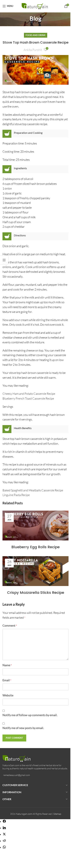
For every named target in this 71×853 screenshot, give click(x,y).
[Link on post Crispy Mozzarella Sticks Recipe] (35, 571)
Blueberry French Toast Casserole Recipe (28, 398)
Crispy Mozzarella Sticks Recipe (35, 592)
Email (6, 680)
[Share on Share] (4, 821)
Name (7, 665)
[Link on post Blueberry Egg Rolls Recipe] (35, 525)
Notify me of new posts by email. (23, 728)
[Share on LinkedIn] (4, 828)
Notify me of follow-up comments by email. (29, 715)
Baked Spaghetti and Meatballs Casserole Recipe (32, 490)
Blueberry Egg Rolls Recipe (35, 547)
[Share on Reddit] (4, 841)
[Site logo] (35, 5)
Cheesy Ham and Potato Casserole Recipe (28, 393)
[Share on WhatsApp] (4, 847)
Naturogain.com (24, 813)
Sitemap (57, 813)
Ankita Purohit (33, 50)
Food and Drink (36, 35)
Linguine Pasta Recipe (16, 495)
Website (7, 695)
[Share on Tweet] (4, 834)
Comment (9, 625)
